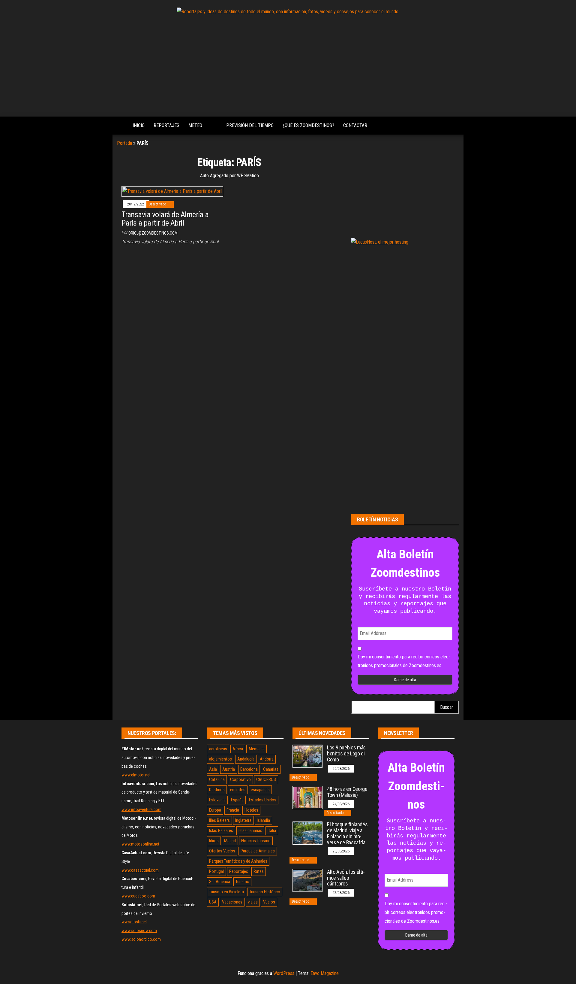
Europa (215, 810)
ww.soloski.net (134, 921)
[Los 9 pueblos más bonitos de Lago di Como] (307, 756)
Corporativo (240, 779)
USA (213, 902)
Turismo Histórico (264, 891)
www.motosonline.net (140, 844)
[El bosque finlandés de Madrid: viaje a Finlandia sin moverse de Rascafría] (307, 833)
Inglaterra (243, 820)
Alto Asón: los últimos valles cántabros (346, 878)
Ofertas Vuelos (222, 851)
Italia (272, 830)
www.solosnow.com (139, 930)
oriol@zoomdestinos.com (153, 233)
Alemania (256, 749)
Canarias (270, 769)
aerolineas (218, 749)
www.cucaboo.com (138, 896)
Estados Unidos (262, 800)
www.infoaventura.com (141, 809)
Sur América (219, 881)
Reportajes (166, 125)
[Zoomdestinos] (120, 126)
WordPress (283, 973)
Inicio (139, 125)
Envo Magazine (324, 973)
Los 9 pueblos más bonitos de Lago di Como (346, 753)
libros (214, 840)
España (237, 800)
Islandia (263, 820)
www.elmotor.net (136, 775)
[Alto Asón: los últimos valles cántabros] (307, 880)
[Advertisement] (288, 67)
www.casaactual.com (140, 870)
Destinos (217, 789)
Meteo (195, 125)
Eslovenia (217, 800)
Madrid (230, 840)
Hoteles (251, 810)
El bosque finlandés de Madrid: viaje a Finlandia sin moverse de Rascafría (347, 833)
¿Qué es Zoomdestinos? (308, 125)
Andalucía (245, 759)
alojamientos (220, 759)
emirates (237, 789)
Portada (124, 143)
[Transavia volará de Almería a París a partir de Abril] (172, 191)
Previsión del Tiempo (250, 125)
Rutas (259, 871)
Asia (213, 769)
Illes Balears (219, 820)
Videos (214, 126)
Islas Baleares (221, 830)
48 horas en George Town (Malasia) (347, 792)
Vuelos (269, 902)
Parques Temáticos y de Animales (238, 861)
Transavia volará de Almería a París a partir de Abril (165, 219)
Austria (228, 769)
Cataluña (217, 779)
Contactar (355, 125)
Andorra (267, 759)
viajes (253, 902)
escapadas (260, 789)
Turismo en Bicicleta (226, 891)
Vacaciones (232, 902)
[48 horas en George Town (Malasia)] (307, 797)
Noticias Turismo (256, 840)
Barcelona (249, 769)
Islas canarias (250, 830)
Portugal (216, 871)
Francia (232, 810)
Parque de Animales (258, 851)
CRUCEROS (266, 779)
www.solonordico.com (141, 939)
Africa (237, 749)
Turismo (242, 881)
